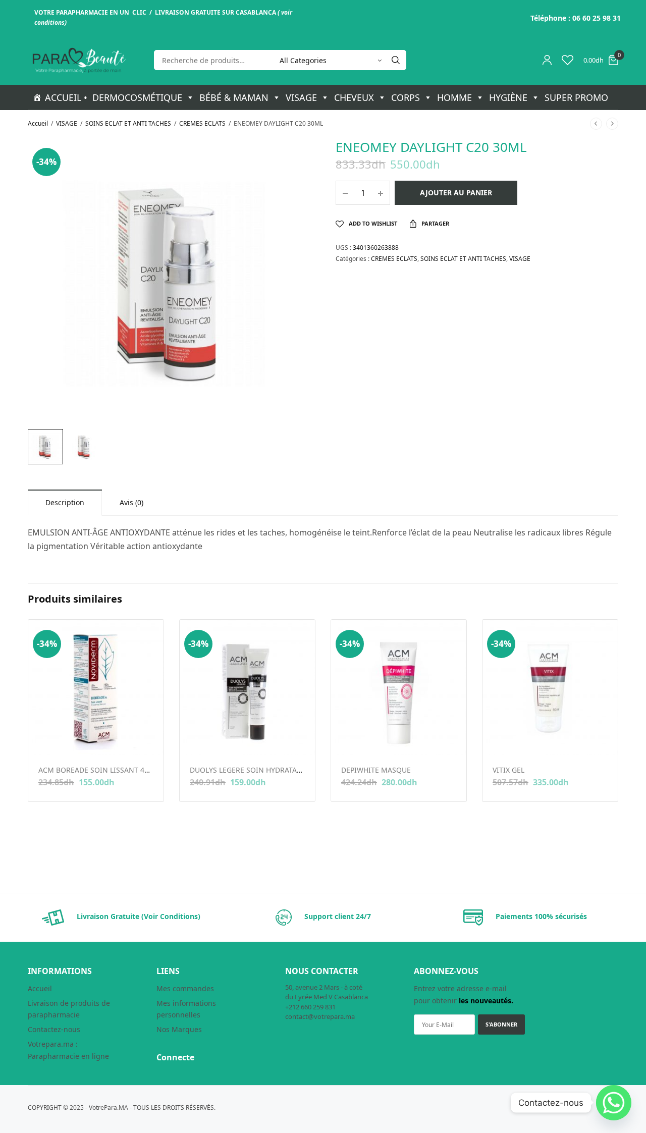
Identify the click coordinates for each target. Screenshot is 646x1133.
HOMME (454, 97)
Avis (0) (131, 502)
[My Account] (547, 60)
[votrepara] (78, 60)
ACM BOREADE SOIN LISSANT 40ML (98, 770)
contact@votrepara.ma (320, 1016)
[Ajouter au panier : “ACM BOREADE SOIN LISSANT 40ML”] (45, 739)
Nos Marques (179, 1029)
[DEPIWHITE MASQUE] (398, 687)
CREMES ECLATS (202, 123)
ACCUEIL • (66, 97)
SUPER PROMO (576, 97)
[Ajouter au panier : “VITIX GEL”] (499, 739)
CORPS (405, 97)
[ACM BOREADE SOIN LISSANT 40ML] (96, 687)
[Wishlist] (567, 60)
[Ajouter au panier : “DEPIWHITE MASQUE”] (348, 739)
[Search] (395, 60)
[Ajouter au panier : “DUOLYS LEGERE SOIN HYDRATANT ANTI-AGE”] (196, 739)
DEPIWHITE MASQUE (376, 770)
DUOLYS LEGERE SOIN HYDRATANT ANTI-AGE (265, 770)
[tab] (65, 502)
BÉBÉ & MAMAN (233, 97)
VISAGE (301, 97)
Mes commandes (185, 988)
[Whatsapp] (613, 1102)
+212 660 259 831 (310, 1006)
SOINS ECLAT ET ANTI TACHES (128, 123)
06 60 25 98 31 (596, 18)
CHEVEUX (354, 97)
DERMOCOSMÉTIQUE (137, 97)
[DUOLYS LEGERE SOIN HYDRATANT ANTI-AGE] (247, 687)
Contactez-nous (54, 1029)
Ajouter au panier (456, 192)
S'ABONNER (501, 1024)
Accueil (38, 123)
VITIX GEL (508, 770)
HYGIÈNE (508, 97)
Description (64, 502)
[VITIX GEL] (550, 687)
